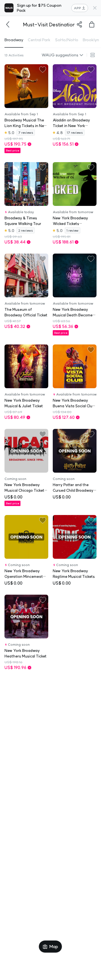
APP (77, 8)
